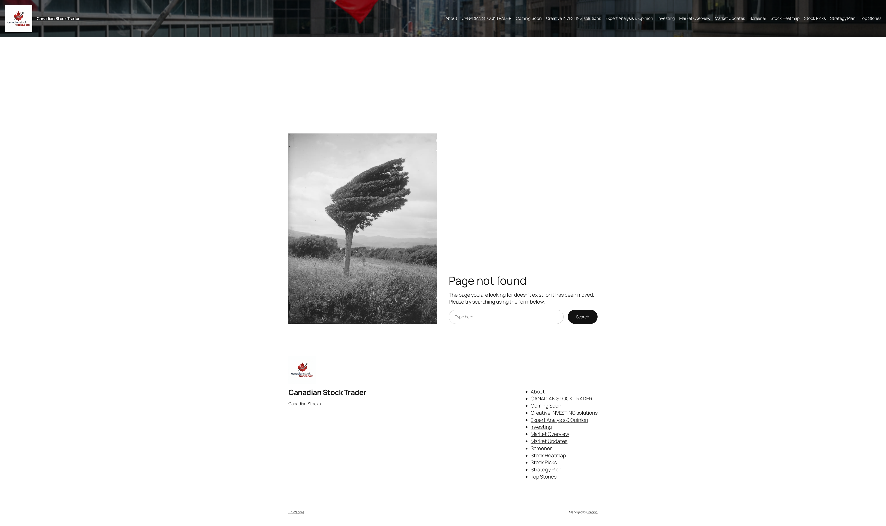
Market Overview (694, 18)
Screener (757, 18)
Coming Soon (529, 18)
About (451, 18)
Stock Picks (815, 18)
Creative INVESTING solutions (573, 18)
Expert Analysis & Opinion (629, 18)
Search (582, 316)
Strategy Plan (843, 18)
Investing (666, 18)
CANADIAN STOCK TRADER (487, 18)
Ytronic (592, 512)
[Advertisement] (443, 85)
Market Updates (730, 18)
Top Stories (870, 18)
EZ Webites (296, 512)
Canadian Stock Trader (58, 18)
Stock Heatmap (785, 18)
